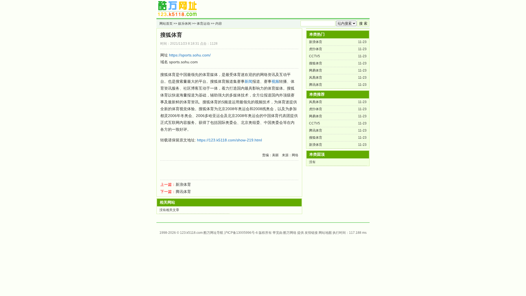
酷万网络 (289, 233)
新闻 (248, 81)
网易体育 (315, 70)
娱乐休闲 (184, 23)
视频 (275, 81)
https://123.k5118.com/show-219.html (229, 140)
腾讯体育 (183, 191)
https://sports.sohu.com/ (190, 55)
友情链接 (311, 233)
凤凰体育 (315, 77)
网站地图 (325, 233)
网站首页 (166, 23)
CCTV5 (314, 56)
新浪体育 (183, 184)
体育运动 (203, 23)
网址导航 (216, 233)
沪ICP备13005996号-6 (241, 233)
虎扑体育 (315, 49)
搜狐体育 (171, 35)
